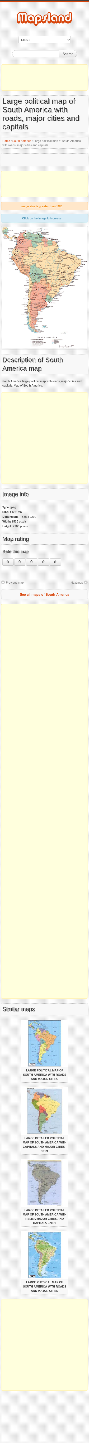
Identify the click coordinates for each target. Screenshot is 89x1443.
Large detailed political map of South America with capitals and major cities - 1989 (44, 1145)
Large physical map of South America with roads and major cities (44, 1287)
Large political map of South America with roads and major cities (44, 1075)
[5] (55, 562)
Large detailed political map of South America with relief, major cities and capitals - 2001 (44, 1217)
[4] (43, 562)
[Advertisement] (44, 77)
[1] (8, 562)
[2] (19, 562)
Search (68, 53)
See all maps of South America (44, 594)
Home (6, 141)
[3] (31, 562)
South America (21, 141)
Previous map (15, 582)
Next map (77, 582)
